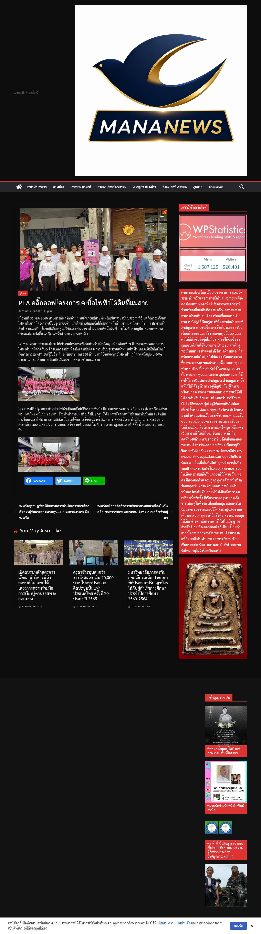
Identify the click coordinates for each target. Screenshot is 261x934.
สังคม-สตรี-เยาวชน (175, 187)
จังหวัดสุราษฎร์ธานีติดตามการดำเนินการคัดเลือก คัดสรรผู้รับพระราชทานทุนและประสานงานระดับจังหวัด (54, 512)
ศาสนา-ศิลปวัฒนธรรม (111, 187)
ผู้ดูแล (49, 311)
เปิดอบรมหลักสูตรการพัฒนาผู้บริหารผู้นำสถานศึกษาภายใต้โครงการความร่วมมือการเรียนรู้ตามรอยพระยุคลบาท (37, 585)
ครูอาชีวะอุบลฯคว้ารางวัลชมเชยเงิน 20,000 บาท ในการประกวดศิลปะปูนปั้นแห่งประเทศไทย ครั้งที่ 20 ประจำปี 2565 (93, 585)
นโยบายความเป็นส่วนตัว (174, 923)
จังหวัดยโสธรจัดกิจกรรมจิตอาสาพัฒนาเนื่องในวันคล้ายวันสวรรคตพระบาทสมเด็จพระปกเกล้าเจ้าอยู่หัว (132, 512)
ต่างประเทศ (216, 187)
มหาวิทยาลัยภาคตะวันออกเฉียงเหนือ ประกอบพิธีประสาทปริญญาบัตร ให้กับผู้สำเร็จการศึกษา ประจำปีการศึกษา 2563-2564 (148, 585)
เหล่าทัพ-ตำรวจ (37, 187)
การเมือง (58, 187)
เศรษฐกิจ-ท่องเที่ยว (144, 187)
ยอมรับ (238, 925)
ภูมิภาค (197, 187)
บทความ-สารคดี (81, 187)
